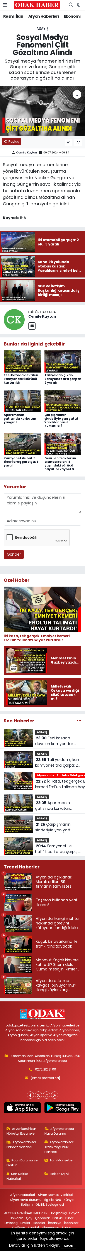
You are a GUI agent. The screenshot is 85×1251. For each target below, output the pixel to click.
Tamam (68, 1246)
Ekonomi (72, 16)
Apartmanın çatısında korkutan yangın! (20, 418)
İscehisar (71, 1222)
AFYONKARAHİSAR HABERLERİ (26, 1213)
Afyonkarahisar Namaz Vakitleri (22, 1144)
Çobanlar (42, 1218)
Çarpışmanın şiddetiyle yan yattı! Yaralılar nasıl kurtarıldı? (61, 420)
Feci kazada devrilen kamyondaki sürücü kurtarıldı (21, 379)
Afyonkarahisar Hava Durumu (59, 1131)
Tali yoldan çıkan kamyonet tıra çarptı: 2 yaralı (62, 379)
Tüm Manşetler (61, 1160)
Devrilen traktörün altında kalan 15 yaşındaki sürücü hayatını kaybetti (60, 463)
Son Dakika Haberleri (18, 1176)
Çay (29, 1218)
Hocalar (39, 1222)
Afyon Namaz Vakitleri (55, 1194)
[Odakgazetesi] (37, 4)
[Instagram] (46, 1095)
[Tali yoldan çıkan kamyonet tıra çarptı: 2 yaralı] (63, 361)
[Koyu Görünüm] (78, 5)
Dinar (69, 1218)
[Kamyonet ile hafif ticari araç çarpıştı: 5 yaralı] (22, 444)
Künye (69, 1199)
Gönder (14, 554)
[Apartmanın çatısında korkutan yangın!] (22, 400)
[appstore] (22, 1108)
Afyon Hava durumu (25, 1199)
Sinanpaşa (50, 1227)
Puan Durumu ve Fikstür (22, 1162)
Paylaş (13, 141)
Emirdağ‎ (11, 1222)
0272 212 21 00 (45, 1069)
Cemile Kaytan (26, 152)
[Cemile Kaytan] (14, 319)
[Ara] (71, 5)
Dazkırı (58, 1218)
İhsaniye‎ (54, 1222)
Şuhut (66, 1227)
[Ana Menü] (5, 4)
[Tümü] (79, 720)
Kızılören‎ (18, 1227)
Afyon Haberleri (43, 16)
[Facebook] (30, 1095)
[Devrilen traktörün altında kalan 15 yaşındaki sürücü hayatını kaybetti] (63, 444)
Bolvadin (16, 1218)
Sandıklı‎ (33, 1227)
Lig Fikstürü (52, 1199)
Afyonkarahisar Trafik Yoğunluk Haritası (59, 1147)
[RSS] (54, 1095)
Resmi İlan (13, 16)
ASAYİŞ (42, 28)
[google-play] (62, 1108)
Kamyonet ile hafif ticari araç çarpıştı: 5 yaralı (21, 462)
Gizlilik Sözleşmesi (50, 1204)
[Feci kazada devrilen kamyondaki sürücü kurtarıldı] (22, 361)
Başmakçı (59, 1213)
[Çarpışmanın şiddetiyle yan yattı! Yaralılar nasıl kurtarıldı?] (63, 400)
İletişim (27, 1204)
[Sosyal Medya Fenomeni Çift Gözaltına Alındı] (42, 111)
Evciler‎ (25, 1222)
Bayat (74, 1213)
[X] (38, 1095)
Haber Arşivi (59, 1173)
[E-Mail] (32, 326)
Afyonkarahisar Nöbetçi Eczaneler (21, 1131)
